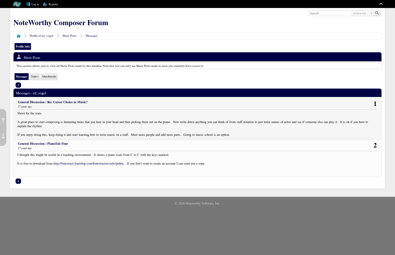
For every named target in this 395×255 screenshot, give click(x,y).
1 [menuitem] (18, 85)
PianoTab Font (57, 143)
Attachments (49, 76)
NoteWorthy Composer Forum (60, 22)
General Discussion (31, 102)
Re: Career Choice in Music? (67, 102)
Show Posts (69, 36)
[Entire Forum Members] (363, 13)
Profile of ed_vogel (41, 36)
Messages (92, 36)
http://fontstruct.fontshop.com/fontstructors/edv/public (88, 163)
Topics (34, 76)
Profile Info (23, 46)
